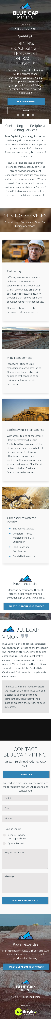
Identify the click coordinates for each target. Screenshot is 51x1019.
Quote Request (16, 843)
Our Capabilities (26, 94)
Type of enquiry (13, 829)
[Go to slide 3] (28, 115)
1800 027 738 (26, 774)
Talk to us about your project (26, 967)
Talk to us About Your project (26, 606)
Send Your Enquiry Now (25, 900)
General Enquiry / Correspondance (17, 837)
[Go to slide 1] (18, 115)
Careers (26, 103)
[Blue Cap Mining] (26, 10)
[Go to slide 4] (33, 115)
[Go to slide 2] (23, 115)
